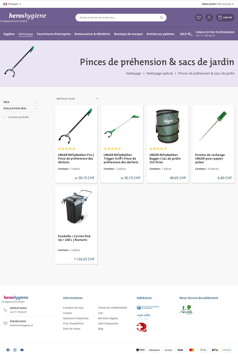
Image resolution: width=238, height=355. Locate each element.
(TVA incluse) (216, 4)
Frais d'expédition (73, 323)
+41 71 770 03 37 (205, 35)
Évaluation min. (15, 108)
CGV (100, 313)
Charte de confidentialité (112, 307)
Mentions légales (108, 318)
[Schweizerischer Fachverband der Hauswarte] (155, 327)
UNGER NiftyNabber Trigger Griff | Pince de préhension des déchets (121, 158)
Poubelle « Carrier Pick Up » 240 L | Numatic (74, 238)
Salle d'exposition (108, 323)
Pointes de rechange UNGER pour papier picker (210, 158)
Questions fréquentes (76, 318)
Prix (6, 102)
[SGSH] (155, 307)
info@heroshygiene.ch (21, 325)
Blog (100, 328)
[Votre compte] (209, 17)
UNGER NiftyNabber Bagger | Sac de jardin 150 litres (165, 158)
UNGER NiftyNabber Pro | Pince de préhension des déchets (76, 158)
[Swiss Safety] (155, 315)
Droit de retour (71, 328)
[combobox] (116, 17)
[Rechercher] (162, 17)
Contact (67, 313)
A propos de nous (73, 307)
